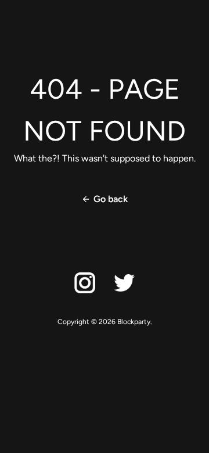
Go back (110, 198)
